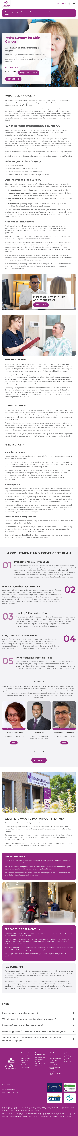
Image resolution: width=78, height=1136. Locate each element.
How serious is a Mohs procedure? (22, 1025)
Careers (52, 1071)
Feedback (52, 1063)
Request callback (28, 73)
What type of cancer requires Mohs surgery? (29, 1019)
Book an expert (26, 1058)
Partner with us (40, 1063)
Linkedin (69, 1059)
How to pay (53, 1060)
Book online (13, 79)
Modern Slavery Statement (10, 1092)
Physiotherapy (25, 1065)
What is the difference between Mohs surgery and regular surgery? (32, 1039)
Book (14, 743)
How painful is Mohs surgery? (20, 1013)
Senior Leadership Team (55, 1074)
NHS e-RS (38, 1066)
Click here (8, 944)
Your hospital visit (55, 1058)
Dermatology (11, 67)
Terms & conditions (7, 1087)
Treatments (25, 1056)
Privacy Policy (6, 1084)
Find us (51, 1056)
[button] (35, 751)
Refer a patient (40, 1057)
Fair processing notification (9, 1089)
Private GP (24, 1060)
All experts (39, 760)
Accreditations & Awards (54, 1068)
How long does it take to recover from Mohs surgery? (34, 1031)
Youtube (69, 1062)
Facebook (69, 1053)
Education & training (39, 1060)
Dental (23, 1063)
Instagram (69, 1056)
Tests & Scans (25, 1067)
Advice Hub (53, 1065)
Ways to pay (40, 305)
